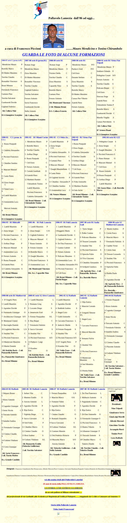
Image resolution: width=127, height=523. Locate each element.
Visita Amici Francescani (63, 509)
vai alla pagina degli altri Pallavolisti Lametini (63, 480)
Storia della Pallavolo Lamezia (63, 505)
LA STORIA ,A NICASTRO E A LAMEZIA (64, 488)
